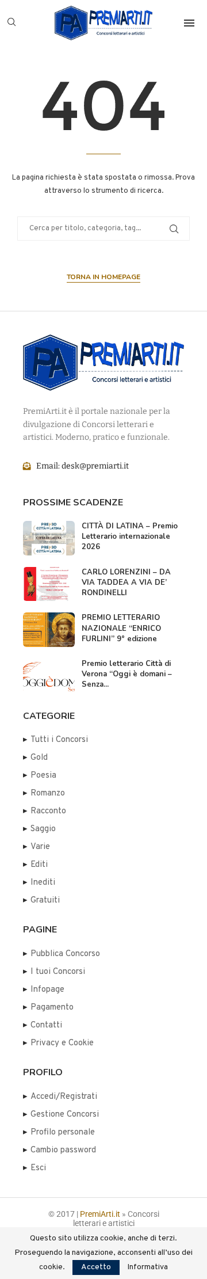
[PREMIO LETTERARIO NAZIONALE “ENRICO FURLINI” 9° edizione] (49, 629)
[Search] (11, 23)
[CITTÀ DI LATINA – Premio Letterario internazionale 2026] (49, 538)
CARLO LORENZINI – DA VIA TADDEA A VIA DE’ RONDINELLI (126, 582)
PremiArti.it (100, 1214)
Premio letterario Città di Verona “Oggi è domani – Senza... (127, 674)
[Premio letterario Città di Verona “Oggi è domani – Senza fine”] (49, 675)
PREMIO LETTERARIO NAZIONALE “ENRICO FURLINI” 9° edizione (121, 628)
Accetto (96, 1267)
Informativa (147, 1267)
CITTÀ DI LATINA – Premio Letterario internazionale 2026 (130, 536)
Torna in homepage (103, 276)
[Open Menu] (189, 23)
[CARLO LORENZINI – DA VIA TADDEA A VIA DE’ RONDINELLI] (49, 584)
